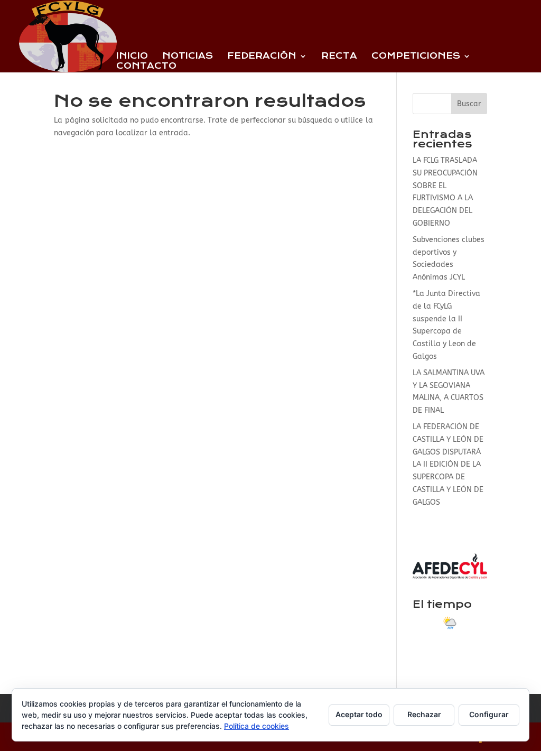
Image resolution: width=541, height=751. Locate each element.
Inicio (132, 56)
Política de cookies (256, 725)
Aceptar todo (359, 714)
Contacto (146, 66)
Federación (261, 56)
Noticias (187, 56)
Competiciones (415, 56)
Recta (339, 56)
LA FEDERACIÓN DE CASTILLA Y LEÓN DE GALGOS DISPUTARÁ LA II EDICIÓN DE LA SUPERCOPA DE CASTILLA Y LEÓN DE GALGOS (448, 464)
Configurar (489, 714)
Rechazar (424, 714)
